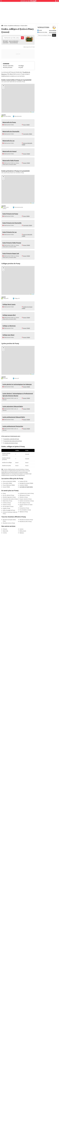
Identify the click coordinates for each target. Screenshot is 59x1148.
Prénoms (5, 529)
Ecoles (5, 25)
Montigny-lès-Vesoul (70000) (26, 483)
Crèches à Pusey (7, 502)
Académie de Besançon (14, 25)
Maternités (5, 531)
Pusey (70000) (26, 124)
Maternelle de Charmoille (11, 131)
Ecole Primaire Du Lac (10, 232)
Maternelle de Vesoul (9, 151)
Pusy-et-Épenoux (14, 42)
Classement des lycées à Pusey (10, 499)
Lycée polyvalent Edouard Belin (13, 406)
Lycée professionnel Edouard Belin (14, 417)
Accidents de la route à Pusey (26, 493)
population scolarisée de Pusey (11, 439)
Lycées (21, 67)
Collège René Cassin (9, 304)
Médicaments (22, 531)
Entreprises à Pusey (24, 508)
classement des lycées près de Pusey (13, 441)
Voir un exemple (52, 30)
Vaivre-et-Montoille (13, 41)
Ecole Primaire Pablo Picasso (12, 243)
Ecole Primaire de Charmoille (12, 223)
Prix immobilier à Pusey (25, 510)
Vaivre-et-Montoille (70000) (9, 481)
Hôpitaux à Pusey (23, 511)
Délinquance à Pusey (24, 495)
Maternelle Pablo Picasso (11, 160)
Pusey (4, 493)
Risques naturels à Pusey (25, 499)
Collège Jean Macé (8, 335)
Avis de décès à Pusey (8, 506)
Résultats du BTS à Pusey (25, 521)
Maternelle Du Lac (8, 141)
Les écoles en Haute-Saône (26, 487)
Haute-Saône (24, 25)
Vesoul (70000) (26, 153)
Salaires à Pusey (7, 504)
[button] (3, 86)
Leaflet (32, 112)
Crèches (5, 532)
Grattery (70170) (23, 481)
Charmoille (5, 42)
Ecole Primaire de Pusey (10, 214)
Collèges (22, 65)
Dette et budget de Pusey (9, 510)
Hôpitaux (21, 532)
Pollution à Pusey (23, 497)
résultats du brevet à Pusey (11, 443)
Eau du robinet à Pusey (8, 495)
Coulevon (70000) (23, 485)
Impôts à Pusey (6, 508)
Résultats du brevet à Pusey (26, 519)
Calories (21, 529)
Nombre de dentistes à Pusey (26, 501)
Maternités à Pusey (7, 501)
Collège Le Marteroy (9, 326)
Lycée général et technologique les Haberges (17, 384)
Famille (40, 30)
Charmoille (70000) (27, 134)
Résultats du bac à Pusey (9, 523)
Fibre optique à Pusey (24, 502)
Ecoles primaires (8, 67)
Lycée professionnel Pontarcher (13, 426)
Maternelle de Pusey (9, 122)
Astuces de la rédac (42, 32)
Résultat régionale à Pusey (9, 497)
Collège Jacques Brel (9, 315)
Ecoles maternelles (8, 65)
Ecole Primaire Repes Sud (11, 253)
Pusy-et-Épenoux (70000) (9, 485)
